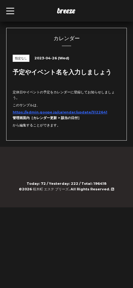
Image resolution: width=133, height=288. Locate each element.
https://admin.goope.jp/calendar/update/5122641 (60, 112)
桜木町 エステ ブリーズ (51, 189)
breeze (66, 10)
